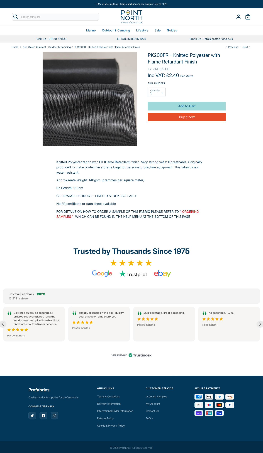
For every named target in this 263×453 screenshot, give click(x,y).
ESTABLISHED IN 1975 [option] (131, 39)
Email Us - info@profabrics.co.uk (211, 39)
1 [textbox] (151, 93)
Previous (232, 47)
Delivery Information (109, 403)
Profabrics (39, 389)
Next (246, 47)
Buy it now (187, 117)
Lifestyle (142, 30)
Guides (172, 30)
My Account (153, 403)
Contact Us (152, 410)
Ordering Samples (156, 396)
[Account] (238, 16)
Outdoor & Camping (116, 30)
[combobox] (157, 92)
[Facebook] (43, 415)
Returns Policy (105, 418)
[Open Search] (15, 16)
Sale (158, 30)
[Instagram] (54, 415)
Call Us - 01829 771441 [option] (52, 39)
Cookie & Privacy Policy (111, 425)
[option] (211, 39)
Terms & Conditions (108, 396)
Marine (91, 30)
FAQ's (149, 418)
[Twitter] (32, 415)
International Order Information (115, 410)
